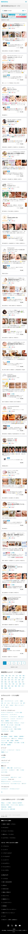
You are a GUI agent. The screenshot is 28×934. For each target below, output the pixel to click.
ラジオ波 (22, 769)
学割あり (3, 802)
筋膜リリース (14, 738)
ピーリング (3, 749)
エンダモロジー (12, 769)
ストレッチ (3, 740)
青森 (6, 675)
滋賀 (12, 681)
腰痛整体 (9, 744)
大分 (23, 686)
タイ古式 (14, 727)
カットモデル (6, 870)
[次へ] (23, 663)
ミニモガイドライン (7, 902)
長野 (5, 679)
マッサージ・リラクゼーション (7, 712)
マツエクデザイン (7, 866)
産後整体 (10, 742)
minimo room (6, 888)
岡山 (10, 683)
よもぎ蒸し (3, 757)
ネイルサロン (6, 827)
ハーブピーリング (10, 749)
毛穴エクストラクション (6, 781)
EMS (18, 769)
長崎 (16, 686)
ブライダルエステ (4, 788)
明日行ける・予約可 (5, 804)
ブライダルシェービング (14, 788)
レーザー (16, 701)
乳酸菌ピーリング (4, 752)
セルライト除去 (4, 772)
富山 (12, 679)
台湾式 (12, 731)
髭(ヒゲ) (7, 707)
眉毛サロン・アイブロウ (8, 834)
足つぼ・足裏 (17, 724)
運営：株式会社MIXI (7, 882)
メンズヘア (5, 849)
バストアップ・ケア (5, 762)
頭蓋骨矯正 (21, 736)
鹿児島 (6, 688)
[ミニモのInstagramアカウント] (8, 926)
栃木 (5, 677)
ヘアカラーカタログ (7, 853)
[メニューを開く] (26, 2)
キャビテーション (17, 767)
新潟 (9, 679)
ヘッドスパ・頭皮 (18, 712)
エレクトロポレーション (15, 783)
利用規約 (5, 906)
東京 (23, 677)
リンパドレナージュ (5, 718)
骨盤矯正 (16, 736)
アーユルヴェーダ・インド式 (6, 729)
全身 (2, 703)
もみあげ (11, 705)
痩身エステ (3, 767)
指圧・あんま (21, 716)
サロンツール (6, 895)
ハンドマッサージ (13, 716)
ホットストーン (20, 718)
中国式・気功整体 (17, 729)
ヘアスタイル (6, 846)
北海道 (2, 675)
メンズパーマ (6, 860)
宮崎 (2, 688)
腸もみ (2, 720)
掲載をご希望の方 (7, 892)
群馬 (9, 677)
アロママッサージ (4, 716)
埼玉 (12, 677)
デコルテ (22, 722)
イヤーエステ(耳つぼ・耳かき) (7, 722)
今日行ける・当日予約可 (17, 802)
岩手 (13, 675)
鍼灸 (8, 740)
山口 (17, 683)
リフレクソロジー (14, 720)
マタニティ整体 (4, 742)
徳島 (20, 683)
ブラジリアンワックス (9, 701)
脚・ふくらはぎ (10, 724)
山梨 (2, 679)
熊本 (19, 686)
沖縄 (10, 688)
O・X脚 (22, 742)
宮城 (20, 675)
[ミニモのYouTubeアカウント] (20, 925)
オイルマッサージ (4, 714)
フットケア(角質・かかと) (6, 727)
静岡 (2, 681)
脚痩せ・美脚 (9, 767)
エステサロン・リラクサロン (9, 837)
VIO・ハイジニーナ (15, 703)
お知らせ (5, 885)
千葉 (20, 677)
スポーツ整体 (16, 742)
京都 (16, 681)
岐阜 (23, 679)
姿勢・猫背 (3, 744)
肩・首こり (17, 722)
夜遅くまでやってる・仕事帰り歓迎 (8, 809)
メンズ (2, 707)
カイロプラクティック (5, 738)
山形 (17, 675)
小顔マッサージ (14, 777)
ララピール (18, 749)
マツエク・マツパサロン (8, 831)
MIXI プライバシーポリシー (9, 912)
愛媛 (2, 686)
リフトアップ (3, 779)
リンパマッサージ (13, 714)
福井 (19, 679)
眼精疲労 (7, 720)
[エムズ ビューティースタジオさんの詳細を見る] (14, 260)
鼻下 (7, 705)
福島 (23, 675)
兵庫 (23, 681)
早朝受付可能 (3, 807)
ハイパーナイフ (4, 769)
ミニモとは (5, 878)
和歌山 (6, 683)
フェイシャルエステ (5, 777)
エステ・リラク (8, 815)
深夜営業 (9, 807)
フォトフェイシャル (5, 783)
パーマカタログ (6, 856)
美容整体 (16, 740)
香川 (23, 683)
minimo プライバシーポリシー (9, 909)
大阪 (19, 681)
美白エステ (24, 783)
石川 (16, 679)
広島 (13, 683)
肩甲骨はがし (21, 738)
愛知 (5, 681)
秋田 (10, 675)
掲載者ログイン (6, 899)
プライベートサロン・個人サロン (17, 804)
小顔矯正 (10, 736)
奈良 (2, 683)
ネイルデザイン (6, 863)
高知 (5, 686)
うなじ (8, 703)
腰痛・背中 (3, 724)
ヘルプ (4, 916)
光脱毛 (21, 701)
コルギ (19, 777)
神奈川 (16, 677)
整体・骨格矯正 (4, 736)
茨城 (2, 677)
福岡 (9, 686)
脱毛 (2, 701)
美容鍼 (12, 740)
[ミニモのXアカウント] (12, 926)
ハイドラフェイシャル (16, 781)
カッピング (13, 718)
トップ (2, 815)
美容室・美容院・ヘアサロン (9, 824)
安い (2, 792)
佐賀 (12, 686)
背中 (24, 703)
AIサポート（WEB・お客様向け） (10, 919)
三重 (9, 681)
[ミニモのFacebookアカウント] (16, 926)
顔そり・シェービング (19, 705)
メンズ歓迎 (8, 802)
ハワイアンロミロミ (5, 731)
